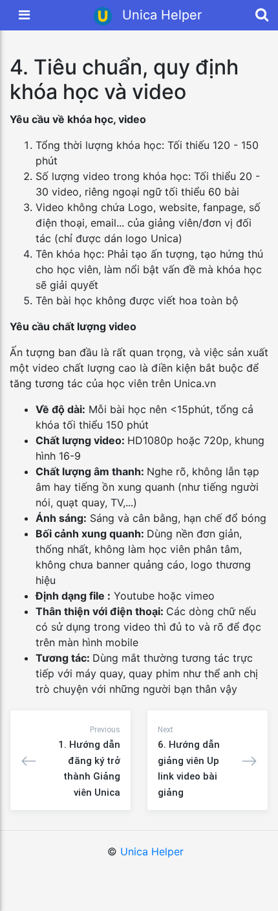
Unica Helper (152, 851)
